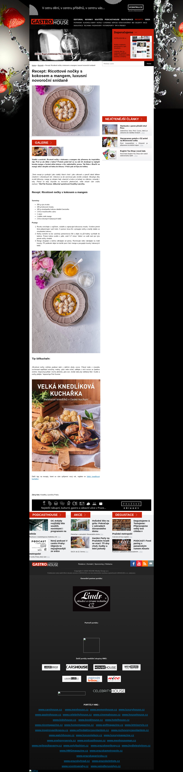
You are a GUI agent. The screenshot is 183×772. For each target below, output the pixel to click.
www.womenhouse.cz (103, 709)
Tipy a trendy (120, 25)
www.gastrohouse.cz (48, 714)
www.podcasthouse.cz (91, 740)
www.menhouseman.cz (121, 740)
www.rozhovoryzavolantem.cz (130, 730)
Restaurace (127, 19)
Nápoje (115, 23)
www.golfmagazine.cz (109, 724)
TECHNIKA (87, 25)
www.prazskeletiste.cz (106, 760)
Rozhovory (97, 25)
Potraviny (78, 23)
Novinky (89, 19)
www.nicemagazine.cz (49, 724)
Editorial (78, 19)
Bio (133, 23)
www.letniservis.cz (136, 724)
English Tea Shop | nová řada (132, 151)
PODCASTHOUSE (112, 19)
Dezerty (138, 23)
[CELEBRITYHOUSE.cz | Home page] (108, 695)
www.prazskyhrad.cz (77, 760)
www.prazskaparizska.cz (91, 755)
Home (34, 65)
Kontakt (90, 564)
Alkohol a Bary (89, 23)
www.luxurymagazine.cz (119, 735)
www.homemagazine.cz (79, 724)
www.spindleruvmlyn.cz (106, 766)
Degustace (78, 25)
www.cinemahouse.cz (107, 714)
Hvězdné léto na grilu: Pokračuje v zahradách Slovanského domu (100, 526)
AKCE (145, 23)
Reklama (108, 564)
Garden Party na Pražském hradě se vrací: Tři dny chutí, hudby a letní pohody (100, 543)
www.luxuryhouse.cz (132, 709)
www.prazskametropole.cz (106, 750)
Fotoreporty (108, 25)
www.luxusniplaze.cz (89, 735)
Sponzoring (99, 564)
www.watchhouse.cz (61, 735)
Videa (147, 19)
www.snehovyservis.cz (61, 740)
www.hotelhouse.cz (117, 719)
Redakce (81, 564)
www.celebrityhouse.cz (77, 714)
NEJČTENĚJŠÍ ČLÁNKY (122, 119)
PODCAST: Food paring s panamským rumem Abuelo (142, 545)
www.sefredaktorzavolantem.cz (89, 730)
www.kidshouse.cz (64, 719)
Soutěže (99, 19)
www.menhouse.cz (77, 709)
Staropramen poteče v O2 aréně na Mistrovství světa (134, 139)
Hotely (99, 23)
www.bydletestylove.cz (136, 745)
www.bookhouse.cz (90, 719)
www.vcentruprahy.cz (75, 766)
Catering (107, 23)
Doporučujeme (123, 32)
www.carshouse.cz (50, 709)
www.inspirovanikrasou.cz (51, 730)
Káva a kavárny (125, 23)
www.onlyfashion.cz (76, 745)
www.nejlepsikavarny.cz (47, 745)
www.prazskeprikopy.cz (105, 745)
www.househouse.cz (135, 714)
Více (143, 133)
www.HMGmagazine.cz (74, 750)
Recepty (139, 19)
